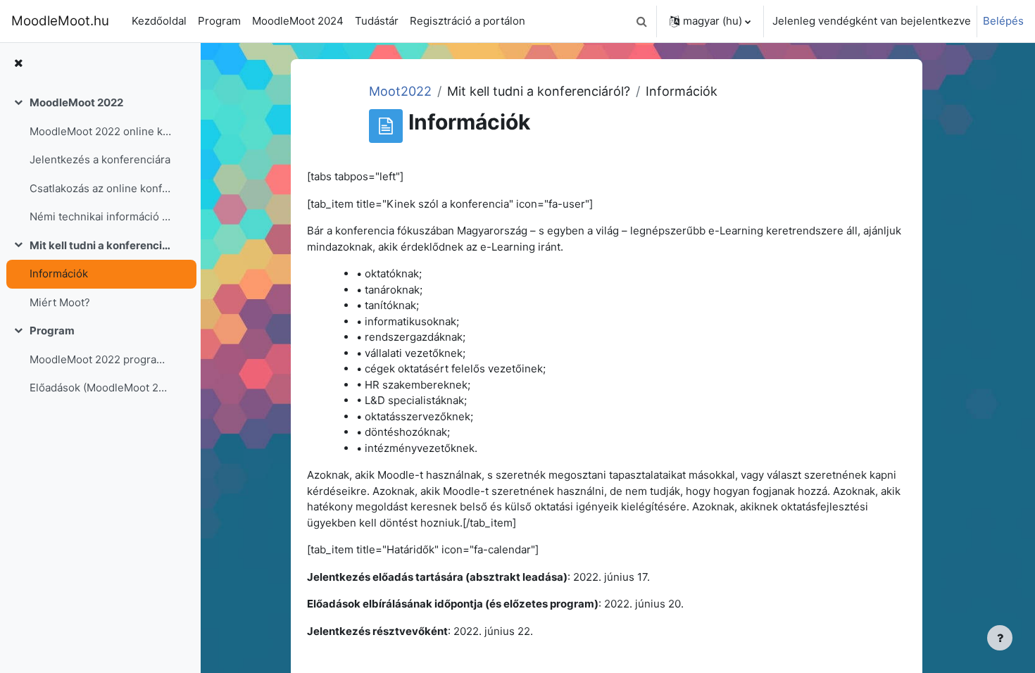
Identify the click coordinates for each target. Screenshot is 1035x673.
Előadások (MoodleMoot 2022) (101, 387)
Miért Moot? (60, 302)
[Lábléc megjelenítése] (999, 637)
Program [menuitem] (219, 20)
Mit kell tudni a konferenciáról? (101, 245)
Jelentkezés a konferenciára (100, 159)
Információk (59, 273)
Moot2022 (400, 91)
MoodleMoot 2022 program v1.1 (101, 359)
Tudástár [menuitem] (377, 20)
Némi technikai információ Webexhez (101, 216)
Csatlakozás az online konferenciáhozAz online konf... (101, 188)
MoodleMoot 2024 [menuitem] (298, 20)
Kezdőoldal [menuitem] (159, 20)
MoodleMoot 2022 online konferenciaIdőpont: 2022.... (101, 131)
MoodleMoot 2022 (76, 102)
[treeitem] (100, 160)
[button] (641, 21)
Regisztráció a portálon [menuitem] (467, 20)
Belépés (1003, 20)
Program (52, 330)
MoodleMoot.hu (60, 21)
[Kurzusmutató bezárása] (18, 64)
